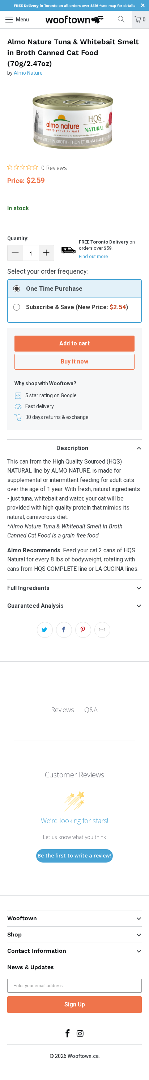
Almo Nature (28, 73)
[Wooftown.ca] (74, 19)
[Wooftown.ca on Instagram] (80, 1034)
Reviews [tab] (62, 709)
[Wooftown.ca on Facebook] (68, 1034)
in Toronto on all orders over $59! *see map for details (74, 6)
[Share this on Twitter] (45, 630)
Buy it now (74, 361)
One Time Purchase (54, 288)
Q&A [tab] (91, 709)
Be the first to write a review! (74, 855)
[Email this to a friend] (102, 630)
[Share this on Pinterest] (83, 630)
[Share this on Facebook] (64, 630)
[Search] (123, 19)
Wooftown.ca (83, 1056)
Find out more (93, 256)
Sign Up (74, 1004)
